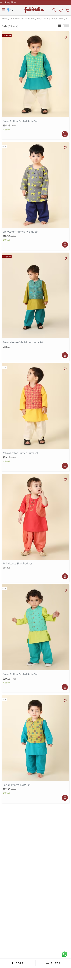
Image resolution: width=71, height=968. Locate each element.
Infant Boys (58, 18)
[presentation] (54, 10)
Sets (68, 18)
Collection (15, 18)
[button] (59, 26)
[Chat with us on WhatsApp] (64, 954)
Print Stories (28, 18)
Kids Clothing (43, 18)
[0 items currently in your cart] (67, 10)
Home (5, 18)
